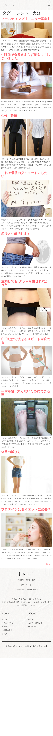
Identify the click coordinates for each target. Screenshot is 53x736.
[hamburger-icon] (48, 5)
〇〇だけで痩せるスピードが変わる (26, 340)
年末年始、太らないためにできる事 (25, 393)
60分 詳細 (9, 115)
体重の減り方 (11, 452)
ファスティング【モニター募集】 (26, 19)
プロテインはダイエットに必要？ (26, 509)
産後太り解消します (16, 234)
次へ (49, 564)
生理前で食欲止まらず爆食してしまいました (25, 56)
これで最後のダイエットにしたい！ (24, 174)
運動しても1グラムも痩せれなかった (25, 283)
